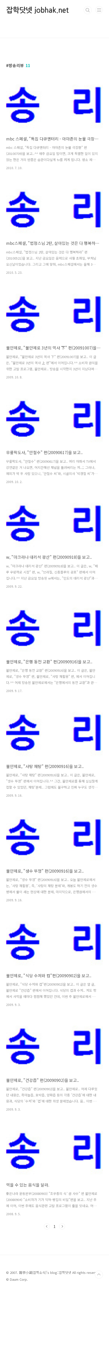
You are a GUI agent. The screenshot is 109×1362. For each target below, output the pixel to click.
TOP (99, 1275)
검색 (88, 10)
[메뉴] (99, 10)
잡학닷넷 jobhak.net (37, 10)
